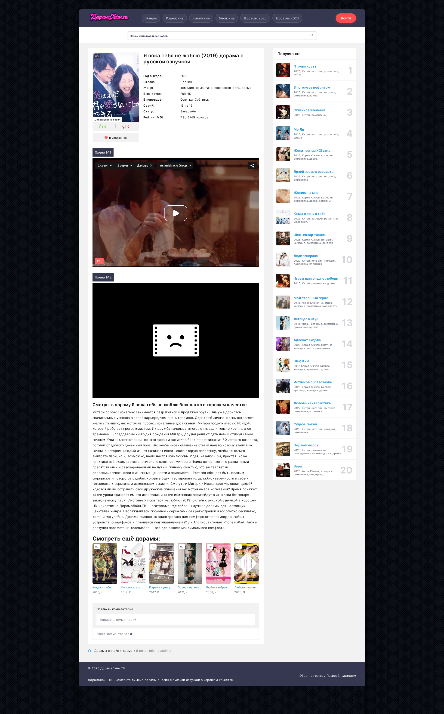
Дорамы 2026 (287, 18)
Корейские (175, 18)
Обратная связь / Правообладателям (327, 675)
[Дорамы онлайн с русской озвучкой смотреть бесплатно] (109, 18)
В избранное (118, 137)
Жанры (151, 18)
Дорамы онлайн (106, 650)
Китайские (201, 18)
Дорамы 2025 (255, 18)
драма (127, 650)
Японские (226, 18)
